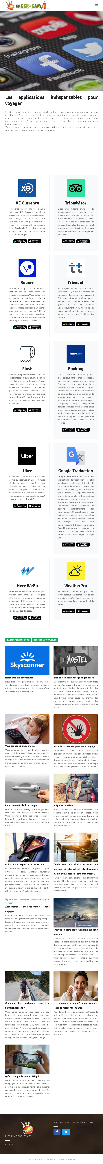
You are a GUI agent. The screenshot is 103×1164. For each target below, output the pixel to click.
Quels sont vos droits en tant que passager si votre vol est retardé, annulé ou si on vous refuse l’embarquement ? (76, 869)
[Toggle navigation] (96, 5)
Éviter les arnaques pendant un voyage (74, 746)
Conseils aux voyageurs (45, 640)
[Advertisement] (51, 153)
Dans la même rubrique (18, 640)
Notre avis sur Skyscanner (19, 677)
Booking (61, 384)
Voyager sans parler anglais (20, 745)
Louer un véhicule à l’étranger (21, 805)
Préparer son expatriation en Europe (25, 864)
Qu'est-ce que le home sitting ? (22, 1076)
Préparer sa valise (63, 805)
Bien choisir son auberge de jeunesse (74, 677)
